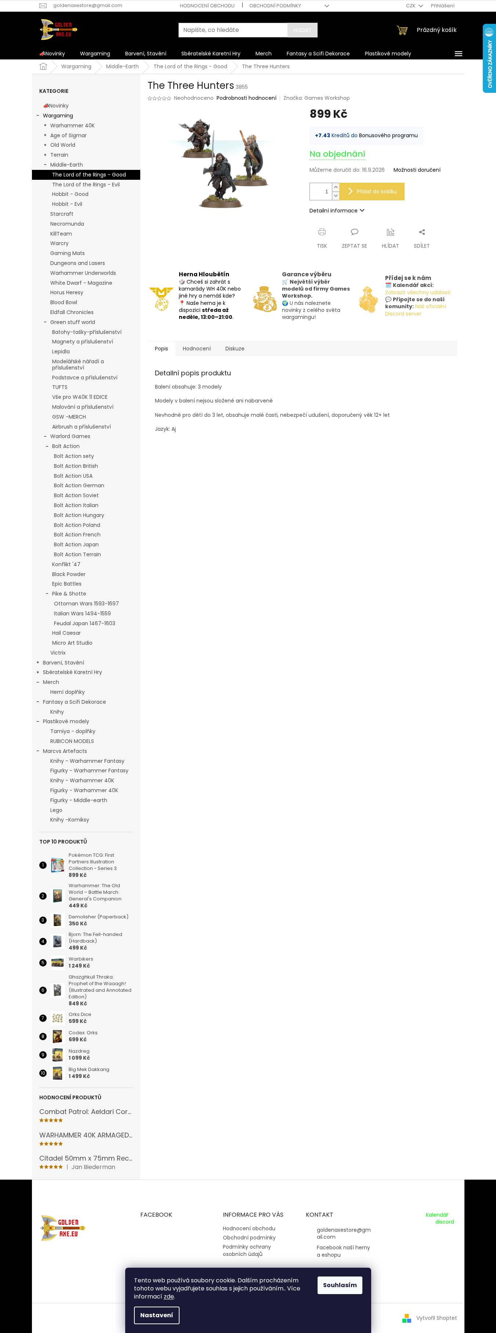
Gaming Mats (67, 253)
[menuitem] (52, 53)
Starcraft (61, 214)
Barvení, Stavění (63, 662)
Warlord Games (70, 436)
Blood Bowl (63, 302)
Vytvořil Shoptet (436, 1318)
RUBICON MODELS (72, 741)
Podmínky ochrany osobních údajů (247, 1250)
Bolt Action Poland (77, 525)
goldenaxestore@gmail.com (344, 1233)
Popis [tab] (161, 348)
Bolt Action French (77, 534)
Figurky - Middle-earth (78, 800)
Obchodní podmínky (275, 5)
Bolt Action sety (74, 456)
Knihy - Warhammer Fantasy (87, 761)
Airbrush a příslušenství (81, 426)
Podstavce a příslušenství (84, 377)
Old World (62, 145)
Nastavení (156, 1315)
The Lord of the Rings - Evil (86, 184)
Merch (51, 682)
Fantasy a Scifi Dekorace (74, 702)
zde (169, 1296)
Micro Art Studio (72, 643)
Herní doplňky (67, 692)
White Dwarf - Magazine (81, 283)
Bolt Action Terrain (77, 554)
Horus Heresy (66, 292)
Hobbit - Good (70, 194)
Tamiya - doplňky (72, 731)
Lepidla (61, 351)
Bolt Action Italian (76, 505)
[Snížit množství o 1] (335, 196)
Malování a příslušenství (82, 407)
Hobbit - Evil (67, 204)
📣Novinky (56, 105)
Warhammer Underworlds (83, 273)
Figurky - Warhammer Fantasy (89, 770)
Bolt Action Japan (76, 544)
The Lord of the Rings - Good (89, 174)
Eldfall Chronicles (72, 312)
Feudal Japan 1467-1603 (84, 623)
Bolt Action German (79, 485)
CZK (411, 5)
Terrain (59, 155)
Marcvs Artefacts (65, 751)
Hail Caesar (66, 633)
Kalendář (437, 1215)
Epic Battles (67, 583)
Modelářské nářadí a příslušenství (78, 364)
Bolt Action (66, 446)
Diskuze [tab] (235, 348)
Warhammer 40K (72, 125)
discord (444, 1222)
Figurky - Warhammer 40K (84, 790)
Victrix (58, 652)
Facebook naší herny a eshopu (343, 1251)
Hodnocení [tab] (197, 348)
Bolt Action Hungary (79, 515)
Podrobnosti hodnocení (246, 98)
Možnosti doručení (417, 170)
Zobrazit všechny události (417, 292)
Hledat (302, 30)
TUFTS (60, 387)
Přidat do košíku (377, 191)
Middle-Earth (66, 164)
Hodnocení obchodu (207, 5)
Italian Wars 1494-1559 (82, 613)
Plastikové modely (66, 721)
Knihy (57, 711)
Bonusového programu (388, 135)
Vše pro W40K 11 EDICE (80, 397)
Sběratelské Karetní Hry (72, 672)
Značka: (316, 98)
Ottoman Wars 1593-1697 (86, 603)
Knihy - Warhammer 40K (82, 780)
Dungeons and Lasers (77, 263)
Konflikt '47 (66, 564)
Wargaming (58, 115)
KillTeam (61, 233)
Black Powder (69, 574)
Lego (56, 810)
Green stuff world (72, 322)
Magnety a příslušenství (82, 341)
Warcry (59, 243)
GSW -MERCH (69, 416)
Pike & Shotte (69, 593)
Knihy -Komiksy (69, 819)
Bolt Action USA (73, 476)
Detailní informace (333, 210)
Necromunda (67, 223)
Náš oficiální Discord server (415, 310)
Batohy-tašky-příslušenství (87, 332)
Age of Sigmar (68, 135)
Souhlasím (340, 1285)
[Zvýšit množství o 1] (335, 187)
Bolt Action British (76, 466)
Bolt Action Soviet (76, 495)
